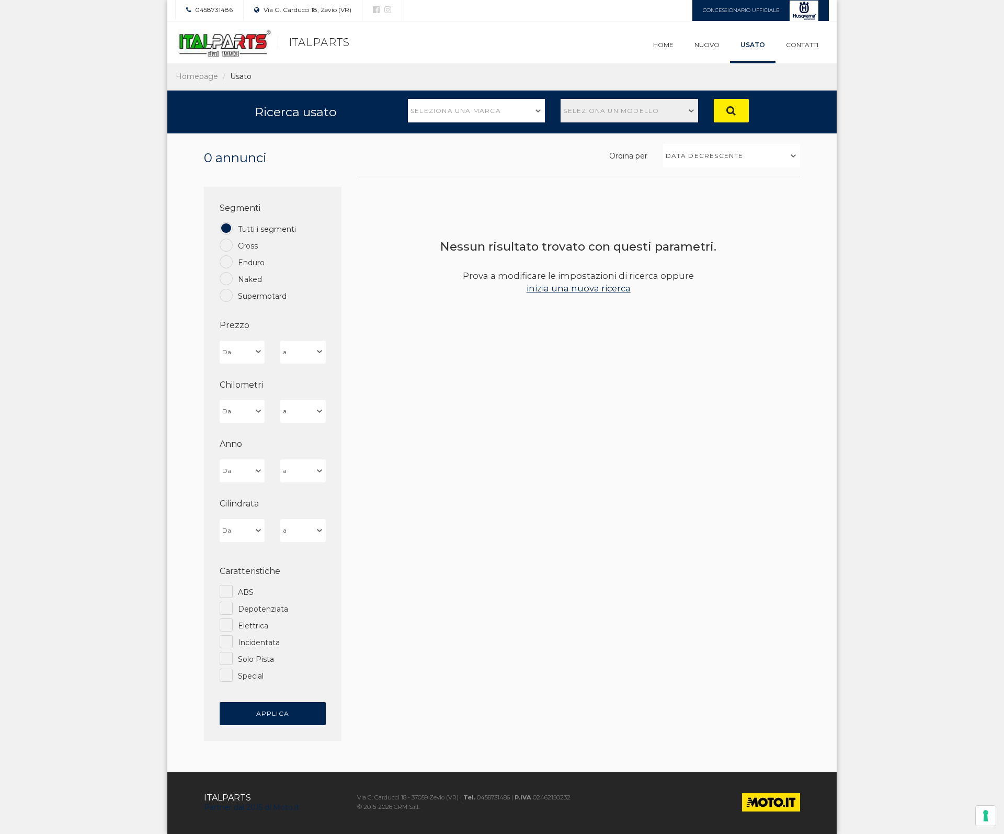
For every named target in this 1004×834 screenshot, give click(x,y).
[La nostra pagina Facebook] (376, 10)
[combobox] (476, 110)
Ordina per (628, 156)
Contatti (802, 45)
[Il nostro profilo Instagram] (386, 10)
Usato (752, 45)
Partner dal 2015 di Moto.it (251, 807)
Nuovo (707, 45)
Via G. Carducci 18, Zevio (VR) (306, 10)
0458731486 (213, 10)
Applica (272, 713)
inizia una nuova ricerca (579, 288)
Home (663, 45)
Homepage (197, 76)
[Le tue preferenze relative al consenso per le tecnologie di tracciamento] (986, 816)
